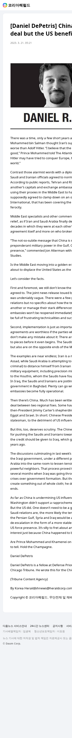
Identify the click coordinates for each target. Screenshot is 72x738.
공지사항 (58, 626)
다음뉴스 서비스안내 (15, 626)
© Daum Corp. (12, 643)
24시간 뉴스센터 (39, 626)
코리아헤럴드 (19, 5)
